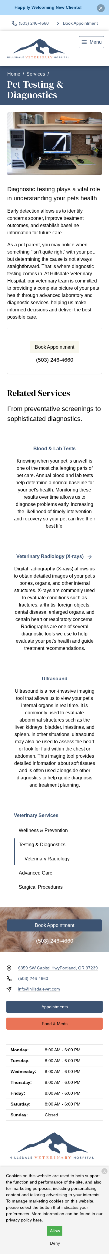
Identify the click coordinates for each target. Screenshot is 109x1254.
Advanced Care (35, 872)
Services (35, 73)
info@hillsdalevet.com (39, 989)
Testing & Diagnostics (42, 844)
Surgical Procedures (41, 887)
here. (38, 1220)
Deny (55, 1243)
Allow (55, 1230)
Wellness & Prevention (43, 830)
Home (13, 73)
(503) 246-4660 (54, 360)
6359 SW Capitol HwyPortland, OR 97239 (58, 967)
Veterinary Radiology (47, 858)
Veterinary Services (36, 815)
